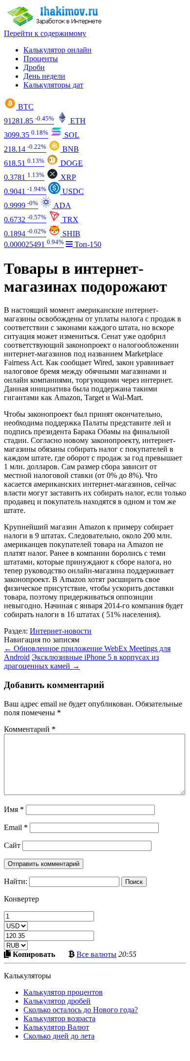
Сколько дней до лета (59, 1036)
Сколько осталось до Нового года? (80, 1010)
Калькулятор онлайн (57, 50)
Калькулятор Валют (56, 1027)
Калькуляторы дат (53, 85)
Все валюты (96, 954)
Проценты (40, 58)
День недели (44, 76)
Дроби (34, 67)
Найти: (15, 881)
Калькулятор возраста (59, 1018)
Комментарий (30, 729)
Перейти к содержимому (45, 33)
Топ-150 (87, 244)
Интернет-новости (61, 631)
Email (16, 827)
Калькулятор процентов (63, 992)
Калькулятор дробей (57, 1001)
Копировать (33, 954)
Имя (14, 809)
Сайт (12, 845)
